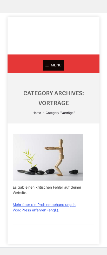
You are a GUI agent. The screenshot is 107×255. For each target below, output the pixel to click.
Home (36, 113)
